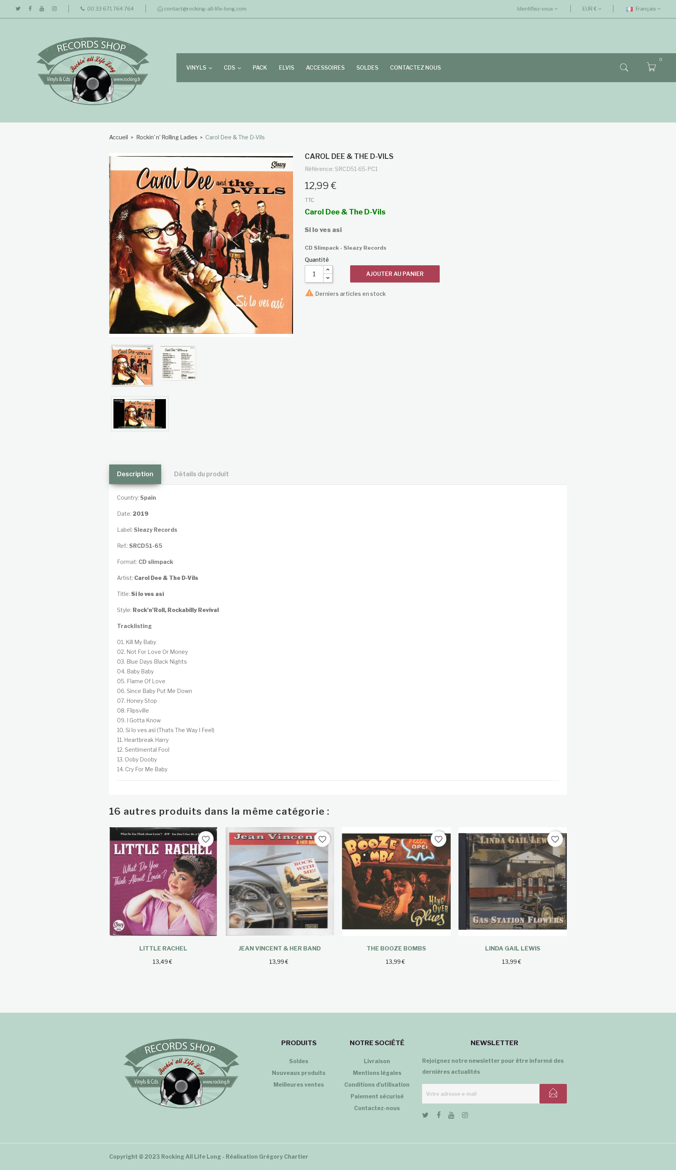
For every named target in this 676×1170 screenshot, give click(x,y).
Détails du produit (201, 474)
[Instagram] (54, 8)
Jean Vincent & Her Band (280, 948)
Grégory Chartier (283, 1156)
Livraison (377, 1061)
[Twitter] (18, 8)
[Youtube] (42, 8)
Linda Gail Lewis (512, 948)
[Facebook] (30, 8)
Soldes (298, 1061)
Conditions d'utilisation (377, 1084)
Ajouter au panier (395, 273)
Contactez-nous (377, 1108)
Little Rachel (163, 948)
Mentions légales (377, 1072)
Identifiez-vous (535, 8)
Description (135, 474)
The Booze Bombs (396, 948)
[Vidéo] (140, 413)
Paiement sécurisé (377, 1096)
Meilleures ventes (298, 1084)
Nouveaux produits (298, 1072)
